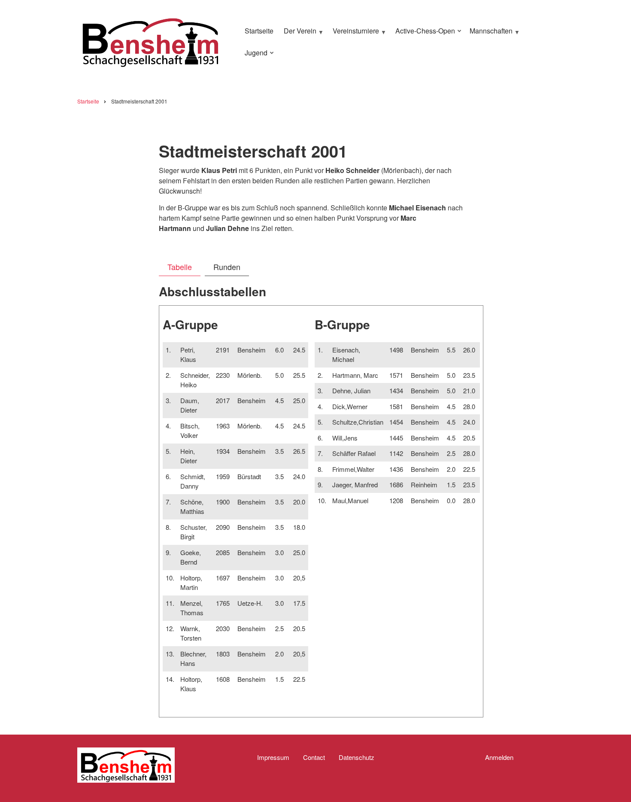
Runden (226, 266)
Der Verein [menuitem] (297, 34)
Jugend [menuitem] (253, 56)
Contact (314, 757)
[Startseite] (150, 41)
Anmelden (499, 757)
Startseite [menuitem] (259, 31)
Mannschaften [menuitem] (489, 34)
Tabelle (179, 266)
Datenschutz (356, 757)
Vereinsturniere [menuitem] (353, 34)
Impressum (273, 757)
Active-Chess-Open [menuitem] (423, 34)
